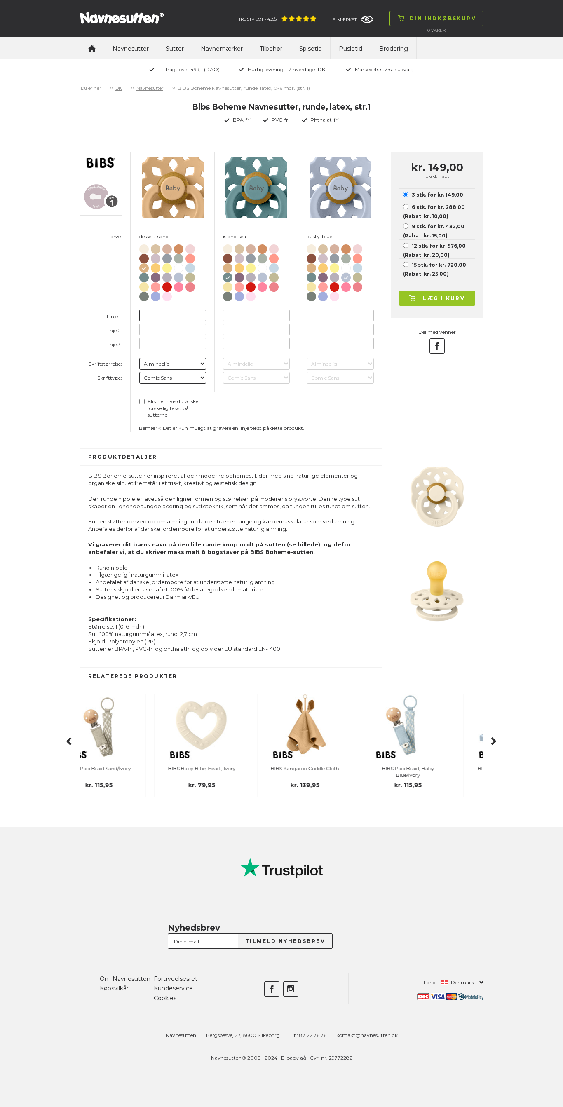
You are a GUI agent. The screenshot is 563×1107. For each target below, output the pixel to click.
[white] (178, 267)
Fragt (443, 176)
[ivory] (144, 247)
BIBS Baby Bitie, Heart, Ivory (127, 768)
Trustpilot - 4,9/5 (258, 19)
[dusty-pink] (155, 285)
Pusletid (350, 48)
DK (118, 88)
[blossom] (190, 247)
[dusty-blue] (178, 276)
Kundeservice (173, 988)
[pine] (144, 295)
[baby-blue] (190, 266)
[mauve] (155, 276)
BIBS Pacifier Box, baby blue (436, 768)
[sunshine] (167, 266)
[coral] (190, 285)
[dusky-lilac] (155, 257)
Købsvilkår (114, 988)
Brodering (393, 48)
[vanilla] (155, 247)
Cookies (165, 998)
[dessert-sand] (144, 266)
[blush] (167, 247)
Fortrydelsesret (175, 979)
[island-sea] (144, 276)
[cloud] (167, 257)
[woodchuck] (144, 257)
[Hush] (155, 295)
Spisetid (310, 48)
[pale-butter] (144, 285)
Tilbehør (271, 48)
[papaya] (190, 257)
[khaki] (190, 276)
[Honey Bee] (155, 266)
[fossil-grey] (167, 276)
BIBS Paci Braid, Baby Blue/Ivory (333, 772)
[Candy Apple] (167, 285)
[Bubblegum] (178, 285)
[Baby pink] (167, 295)
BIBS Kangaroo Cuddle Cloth (230, 768)
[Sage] (178, 257)
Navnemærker (222, 48)
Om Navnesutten (125, 979)
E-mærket (345, 19)
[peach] (178, 247)
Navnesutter (131, 48)
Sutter (175, 48)
